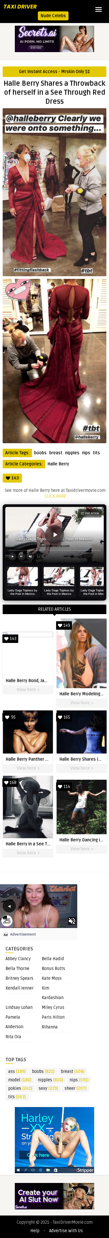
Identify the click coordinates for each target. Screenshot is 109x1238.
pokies (20, 1088)
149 (66, 625)
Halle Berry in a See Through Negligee (43, 844)
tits (96, 453)
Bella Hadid (53, 959)
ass (17, 1071)
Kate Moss (52, 978)
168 (13, 782)
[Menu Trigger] (98, 9)
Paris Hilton (53, 1017)
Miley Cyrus (53, 1007)
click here (55, 496)
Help (34, 1231)
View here (27, 689)
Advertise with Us (66, 1231)
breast (55, 453)
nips (86, 453)
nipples (72, 453)
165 (66, 717)
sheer (76, 1088)
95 (13, 717)
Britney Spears (19, 978)
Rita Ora (13, 1037)
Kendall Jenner (20, 988)
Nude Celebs (53, 16)
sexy (48, 1088)
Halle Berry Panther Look (30, 759)
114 (66, 786)
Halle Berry (58, 464)
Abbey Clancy (18, 959)
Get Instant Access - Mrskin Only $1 (54, 71)
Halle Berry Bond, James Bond (35, 680)
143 (15, 478)
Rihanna (50, 1027)
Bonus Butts (53, 968)
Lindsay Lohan (19, 1007)
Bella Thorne (17, 968)
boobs (40, 453)
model (19, 1080)
